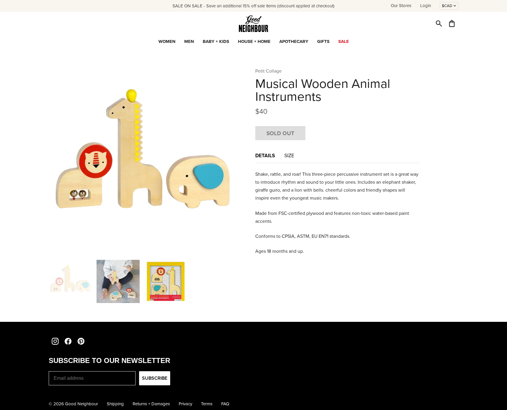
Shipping (115, 404)
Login (425, 5)
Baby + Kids (216, 41)
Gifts (323, 41)
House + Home (254, 41)
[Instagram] (55, 341)
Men (189, 41)
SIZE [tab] (289, 155)
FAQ (225, 404)
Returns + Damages (151, 404)
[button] (438, 23)
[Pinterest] (81, 341)
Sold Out (280, 133)
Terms (206, 404)
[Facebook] (68, 341)
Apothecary (293, 41)
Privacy (185, 404)
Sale (343, 41)
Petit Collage (268, 71)
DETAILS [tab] (265, 155)
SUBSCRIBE (154, 378)
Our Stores (401, 5)
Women (166, 41)
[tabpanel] (337, 212)
